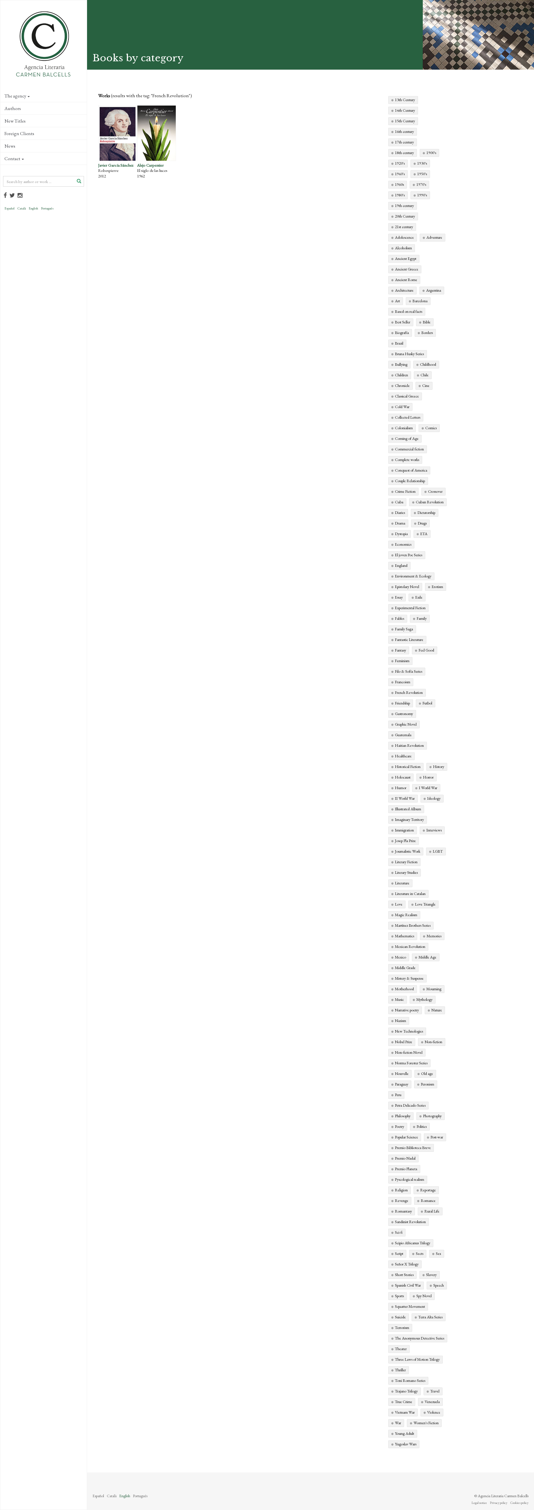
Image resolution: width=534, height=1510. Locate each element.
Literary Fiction (406, 861)
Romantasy (403, 1211)
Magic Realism (406, 914)
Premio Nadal (405, 1158)
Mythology (424, 999)
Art (397, 300)
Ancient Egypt (405, 258)
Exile (418, 597)
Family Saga (404, 628)
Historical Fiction (408, 766)
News (9, 146)
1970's (421, 184)
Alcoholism (403, 247)
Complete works (407, 459)
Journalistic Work (407, 851)
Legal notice (479, 1503)
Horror (428, 777)
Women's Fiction (426, 1422)
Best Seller (402, 322)
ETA (423, 533)
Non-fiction (433, 1041)
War (398, 1422)
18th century (404, 152)
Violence (433, 1412)
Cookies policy (519, 1503)
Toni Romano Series (410, 1380)
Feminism (402, 660)
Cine (425, 385)
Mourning (433, 988)
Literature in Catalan (410, 893)
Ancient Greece (406, 269)
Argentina (433, 290)
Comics (431, 427)
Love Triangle (425, 904)
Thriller (400, 1369)
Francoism (402, 681)
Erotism (437, 586)
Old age (427, 1073)
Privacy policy (498, 1503)
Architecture (404, 290)
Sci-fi (398, 1232)
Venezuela (432, 1401)
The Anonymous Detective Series (419, 1338)
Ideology (434, 798)
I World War (428, 787)
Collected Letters (407, 417)
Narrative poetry (407, 1010)
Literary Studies (406, 872)
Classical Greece (407, 396)
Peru (398, 1094)
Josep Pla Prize (405, 840)
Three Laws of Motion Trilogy (417, 1359)
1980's (400, 194)
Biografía (402, 332)
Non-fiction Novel (408, 1052)
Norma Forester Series (411, 1062)
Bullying (401, 364)
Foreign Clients (19, 133)
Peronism (427, 1084)
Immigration (404, 830)
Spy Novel (424, 1295)
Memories (434, 935)
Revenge (401, 1200)
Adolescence (404, 237)
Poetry (399, 1126)
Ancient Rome (406, 279)
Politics (422, 1126)
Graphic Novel (406, 724)
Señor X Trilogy (407, 1264)
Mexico (400, 957)
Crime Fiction (405, 491)
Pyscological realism (409, 1179)
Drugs (422, 523)
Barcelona (419, 300)
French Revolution (409, 692)
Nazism (400, 1020)
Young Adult (404, 1433)
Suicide (400, 1316)
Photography (432, 1115)
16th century (404, 131)
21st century (404, 226)
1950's (422, 173)
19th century (404, 205)
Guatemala (403, 734)
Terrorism (402, 1327)
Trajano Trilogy (406, 1391)
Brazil (399, 343)
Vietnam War (405, 1412)
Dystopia (401, 533)
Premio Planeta (406, 1168)
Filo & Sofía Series (408, 671)
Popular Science (406, 1137)
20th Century (405, 216)
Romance (428, 1200)
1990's (422, 194)
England (401, 565)
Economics (403, 544)
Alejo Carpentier (150, 165)
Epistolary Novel (407, 586)
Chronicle (402, 385)
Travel (434, 1391)
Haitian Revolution (409, 745)
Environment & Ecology (413, 576)
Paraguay (401, 1084)
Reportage (428, 1189)
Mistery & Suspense (409, 978)
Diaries (400, 512)
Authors (12, 108)
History (438, 766)
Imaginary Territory (409, 819)
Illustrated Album (408, 808)
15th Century (405, 120)
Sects (419, 1253)
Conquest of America (411, 470)
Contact (12, 158)
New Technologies (409, 1031)
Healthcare (403, 755)
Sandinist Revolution (410, 1221)
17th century (404, 142)
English (33, 208)
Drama (400, 523)
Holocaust (403, 777)
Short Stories (404, 1274)
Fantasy (400, 650)
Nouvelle (402, 1073)
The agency (15, 96)
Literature (402, 882)
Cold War (402, 406)
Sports (399, 1295)
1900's (431, 152)
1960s (399, 184)
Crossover (435, 491)
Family (422, 618)
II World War (405, 798)
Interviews (434, 830)
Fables (399, 618)
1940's (400, 173)
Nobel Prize (403, 1041)
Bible (427, 322)
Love (398, 904)
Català (21, 208)
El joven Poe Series (408, 554)
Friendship (402, 703)
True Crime (403, 1401)
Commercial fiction (409, 449)
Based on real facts (408, 311)
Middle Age (427, 957)
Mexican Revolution (410, 946)
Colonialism (404, 427)
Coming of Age (407, 438)
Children (401, 374)
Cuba (399, 501)
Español (9, 208)
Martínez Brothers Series (413, 925)
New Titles (15, 121)
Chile (425, 374)
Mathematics (404, 935)
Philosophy (403, 1115)
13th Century (405, 99)
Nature (436, 1010)
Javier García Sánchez (116, 165)
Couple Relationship (410, 480)
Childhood (428, 364)
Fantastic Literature (409, 639)
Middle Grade (405, 967)
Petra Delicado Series (410, 1105)
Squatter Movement (410, 1306)
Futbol (427, 703)
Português (47, 208)
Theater (401, 1348)
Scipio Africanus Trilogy (412, 1242)
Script (399, 1253)
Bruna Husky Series (409, 353)
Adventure (434, 237)
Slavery (431, 1274)
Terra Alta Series (430, 1316)
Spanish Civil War (408, 1285)
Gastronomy (404, 713)
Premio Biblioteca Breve (413, 1147)
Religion (401, 1189)
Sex (438, 1253)
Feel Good (426, 650)
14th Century (405, 110)
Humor (400, 787)
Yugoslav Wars (405, 1443)
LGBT (438, 851)
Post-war (437, 1137)
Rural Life (431, 1211)
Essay (399, 597)
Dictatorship (426, 512)
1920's (400, 163)
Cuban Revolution (430, 501)
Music (399, 999)
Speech (438, 1285)
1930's (422, 163)
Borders (427, 332)
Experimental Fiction (410, 607)
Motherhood (404, 988)
